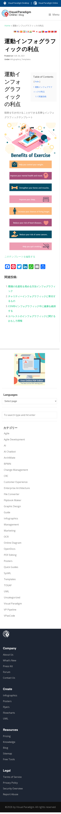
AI (5, 445)
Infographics (15, 59)
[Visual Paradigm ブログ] (16, 14)
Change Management (16, 469)
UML (6, 591)
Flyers (6, 707)
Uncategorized (12, 597)
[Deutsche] (15, 31)
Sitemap (7, 753)
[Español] (21, 31)
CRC (6, 476)
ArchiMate (9, 457)
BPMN (7, 463)
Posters (8, 561)
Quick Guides (11, 567)
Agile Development (14, 439)
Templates (26, 59)
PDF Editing (10, 555)
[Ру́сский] (46, 31)
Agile (6, 433)
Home (7, 25)
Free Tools (9, 759)
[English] (18, 31)
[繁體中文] (55, 31)
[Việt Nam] (49, 31)
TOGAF (8, 585)
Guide (7, 512)
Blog (5, 747)
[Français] (27, 31)
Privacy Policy (10, 782)
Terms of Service (12, 777)
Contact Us (9, 677)
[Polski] (40, 31)
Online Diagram (12, 542)
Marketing (10, 530)
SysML (7, 573)
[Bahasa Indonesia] (33, 31)
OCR (6, 536)
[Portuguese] (43, 31)
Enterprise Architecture (17, 488)
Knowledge (9, 742)
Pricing (7, 736)
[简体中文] (52, 31)
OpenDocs (9, 548)
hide (37, 81)
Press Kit (8, 666)
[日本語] (37, 31)
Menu (56, 14)
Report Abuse (10, 794)
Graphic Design (12, 506)
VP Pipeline (10, 609)
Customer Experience (16, 482)
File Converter (11, 494)
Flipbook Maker (12, 500)
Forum (6, 672)
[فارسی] (24, 31)
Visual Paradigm (13, 603)
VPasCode (9, 615)
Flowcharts (9, 712)
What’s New (9, 660)
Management (11, 524)
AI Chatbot (10, 451)
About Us (8, 654)
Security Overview (13, 788)
